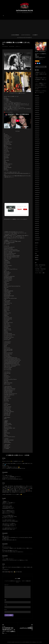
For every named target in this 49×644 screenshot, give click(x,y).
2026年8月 (37, 98)
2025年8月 (37, 122)
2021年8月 (37, 221)
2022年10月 (37, 192)
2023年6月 (37, 176)
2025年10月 (37, 118)
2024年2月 (37, 159)
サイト (5, 609)
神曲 (43, 272)
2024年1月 (37, 161)
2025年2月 (37, 135)
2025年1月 (37, 137)
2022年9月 (37, 194)
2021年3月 (37, 231)
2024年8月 (37, 147)
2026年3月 (37, 108)
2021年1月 (37, 235)
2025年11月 (37, 116)
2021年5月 (37, 227)
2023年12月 (37, 163)
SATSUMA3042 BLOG (24, 10)
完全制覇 (36, 255)
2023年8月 (37, 172)
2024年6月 (37, 151)
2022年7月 (37, 198)
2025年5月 (37, 128)
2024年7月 (37, 149)
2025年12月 (37, 114)
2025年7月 (37, 124)
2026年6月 (37, 102)
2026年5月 (37, 104)
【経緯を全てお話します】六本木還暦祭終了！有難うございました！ (40, 79)
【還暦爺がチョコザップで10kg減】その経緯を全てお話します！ (40, 74)
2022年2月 (37, 209)
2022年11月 (37, 190)
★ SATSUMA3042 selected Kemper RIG (24, 37)
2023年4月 (37, 180)
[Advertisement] (25, 26)
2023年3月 (37, 182)
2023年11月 (37, 165)
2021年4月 (37, 229)
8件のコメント (18, 46)
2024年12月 (37, 139)
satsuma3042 (5, 46)
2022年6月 (37, 200)
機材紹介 (36, 257)
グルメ (36, 245)
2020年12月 (37, 237)
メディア (36, 251)
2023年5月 (37, 178)
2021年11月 (37, 215)
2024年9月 (37, 145)
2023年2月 (37, 184)
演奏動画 (36, 259)
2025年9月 (37, 120)
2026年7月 (37, 100)
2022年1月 (37, 211)
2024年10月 (37, 143)
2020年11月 (37, 239)
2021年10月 (37, 217)
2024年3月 (37, 157)
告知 (36, 253)
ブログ (36, 249)
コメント (6, 584)
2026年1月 (37, 112)
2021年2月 (37, 233)
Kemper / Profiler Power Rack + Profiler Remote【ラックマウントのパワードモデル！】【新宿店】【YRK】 (22, 205)
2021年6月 (37, 225)
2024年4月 (37, 155)
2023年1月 (37, 186)
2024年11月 (37, 141)
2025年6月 (37, 126)
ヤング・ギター (38, 272)
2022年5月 (37, 202)
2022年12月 (37, 188)
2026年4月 (37, 106)
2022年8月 (37, 196)
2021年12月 (37, 213)
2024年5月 (37, 153)
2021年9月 (37, 219)
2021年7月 (37, 223)
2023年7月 (37, 174)
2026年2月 (37, 110)
